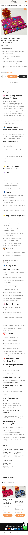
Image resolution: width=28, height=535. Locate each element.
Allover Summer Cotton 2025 (6, 506)
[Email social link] (13, 82)
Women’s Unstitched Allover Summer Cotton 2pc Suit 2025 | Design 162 (18, 450)
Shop (6, 5)
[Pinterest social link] (15, 82)
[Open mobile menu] (1, 1)
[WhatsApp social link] (17, 82)
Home (2, 5)
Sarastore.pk (15, 120)
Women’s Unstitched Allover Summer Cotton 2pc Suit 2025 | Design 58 (7, 450)
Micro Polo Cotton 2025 (7, 509)
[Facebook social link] (11, 82)
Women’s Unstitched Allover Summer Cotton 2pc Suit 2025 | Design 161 (7, 461)
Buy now (23, 76)
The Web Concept (17, 526)
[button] (7, 515)
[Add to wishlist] (12, 487)
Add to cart (12, 76)
